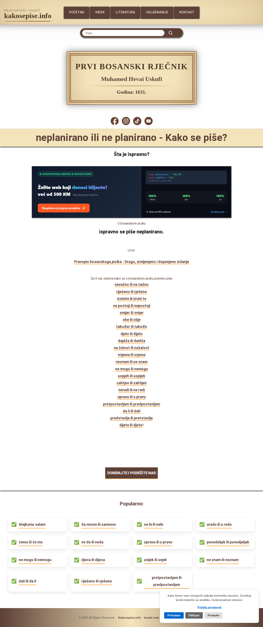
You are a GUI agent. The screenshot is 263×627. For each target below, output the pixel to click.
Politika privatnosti (209, 607)
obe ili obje (132, 319)
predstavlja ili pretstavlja (131, 418)
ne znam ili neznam (223, 560)
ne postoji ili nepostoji (131, 305)
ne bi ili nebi (153, 524)
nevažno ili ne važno (132, 284)
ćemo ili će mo (31, 542)
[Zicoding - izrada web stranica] (131, 216)
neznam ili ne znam (132, 362)
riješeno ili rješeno (131, 291)
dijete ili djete (130, 425)
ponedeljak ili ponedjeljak (228, 542)
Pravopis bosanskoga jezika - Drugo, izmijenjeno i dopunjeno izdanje (131, 261)
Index (100, 12)
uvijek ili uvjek (155, 560)
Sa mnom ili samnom (98, 524)
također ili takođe (131, 326)
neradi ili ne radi (131, 390)
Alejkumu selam (32, 524)
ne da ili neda (92, 542)
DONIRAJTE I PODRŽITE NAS (131, 473)
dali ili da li (27, 581)
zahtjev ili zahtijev (132, 383)
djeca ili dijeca (93, 560)
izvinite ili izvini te (131, 298)
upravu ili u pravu (132, 397)
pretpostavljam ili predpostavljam (131, 404)
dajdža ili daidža (131, 341)
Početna (76, 12)
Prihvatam (173, 615)
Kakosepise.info (129, 617)
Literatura (125, 12)
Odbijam (194, 615)
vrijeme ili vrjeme (131, 355)
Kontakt (186, 12)
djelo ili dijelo (132, 334)
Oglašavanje (157, 12)
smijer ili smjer (132, 312)
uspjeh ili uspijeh (131, 376)
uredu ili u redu (219, 524)
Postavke (213, 615)
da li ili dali (131, 411)
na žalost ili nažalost (131, 348)
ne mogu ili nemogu (131, 369)
